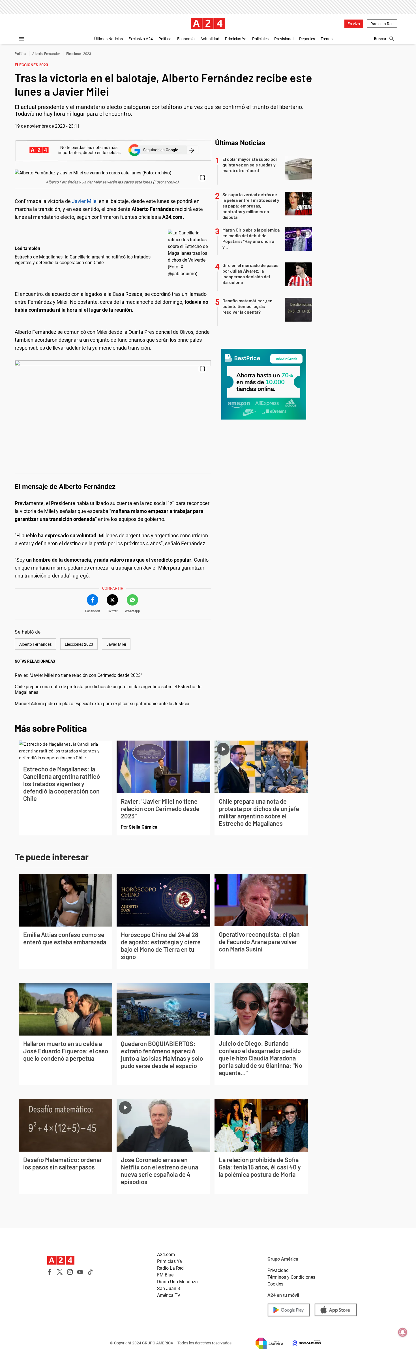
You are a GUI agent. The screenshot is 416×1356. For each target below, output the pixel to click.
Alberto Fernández (46, 54)
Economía (186, 39)
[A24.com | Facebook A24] (49, 1272)
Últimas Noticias (108, 39)
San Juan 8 (168, 1288)
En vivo (354, 24)
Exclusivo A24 (140, 39)
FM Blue (165, 1275)
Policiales (260, 39)
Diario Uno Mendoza (177, 1281)
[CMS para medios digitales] (302, 1343)
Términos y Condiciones (291, 1277)
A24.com (166, 1254)
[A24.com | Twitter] (60, 1272)
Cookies (275, 1284)
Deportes (307, 39)
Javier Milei (85, 201)
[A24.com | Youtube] (80, 1272)
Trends (327, 39)
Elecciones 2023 (78, 54)
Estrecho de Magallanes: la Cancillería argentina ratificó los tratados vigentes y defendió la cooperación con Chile (83, 259)
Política (164, 39)
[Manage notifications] (402, 1332)
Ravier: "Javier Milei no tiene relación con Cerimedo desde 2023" (78, 675)
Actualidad (209, 39)
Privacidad (278, 1270)
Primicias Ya (235, 39)
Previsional (283, 39)
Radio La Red (382, 24)
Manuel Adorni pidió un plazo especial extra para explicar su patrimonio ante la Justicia (102, 703)
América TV (168, 1295)
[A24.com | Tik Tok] (90, 1272)
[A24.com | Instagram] (70, 1272)
